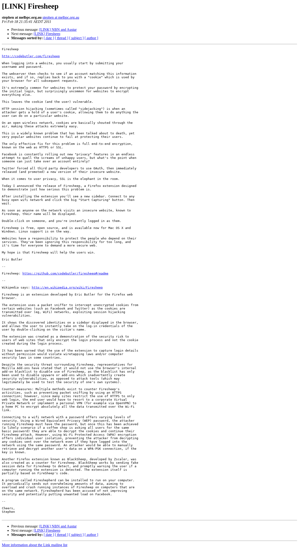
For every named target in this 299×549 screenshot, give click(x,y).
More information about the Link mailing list (34, 545)
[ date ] (49, 38)
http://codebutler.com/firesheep (31, 56)
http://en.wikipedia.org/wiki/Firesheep (67, 287)
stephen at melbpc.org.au (61, 17)
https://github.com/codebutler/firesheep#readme (65, 273)
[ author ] (91, 38)
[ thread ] (61, 38)
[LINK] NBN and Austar (58, 30)
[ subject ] (76, 38)
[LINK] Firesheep (47, 34)
